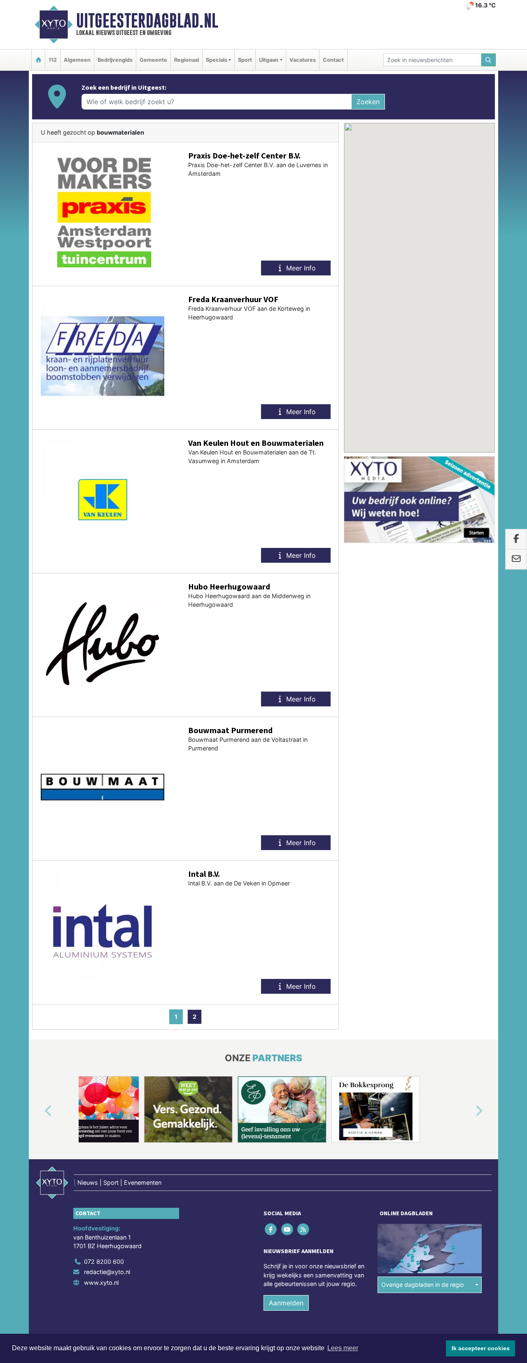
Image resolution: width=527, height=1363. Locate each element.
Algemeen (77, 60)
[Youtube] (288, 1229)
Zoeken (368, 102)
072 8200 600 (104, 1261)
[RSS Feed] (304, 1229)
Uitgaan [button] (268, 60)
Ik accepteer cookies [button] (481, 1348)
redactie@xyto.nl (107, 1271)
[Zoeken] (488, 60)
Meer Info (300, 268)
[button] (39, 1111)
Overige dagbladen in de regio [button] (422, 1284)
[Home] (38, 59)
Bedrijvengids (115, 60)
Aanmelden (286, 1303)
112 (53, 60)
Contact (333, 60)
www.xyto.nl (101, 1282)
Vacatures (302, 60)
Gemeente (153, 60)
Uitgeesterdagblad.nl (147, 20)
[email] (516, 559)
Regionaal (186, 60)
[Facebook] (272, 1229)
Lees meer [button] (342, 1347)
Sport (245, 60)
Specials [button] (216, 60)
